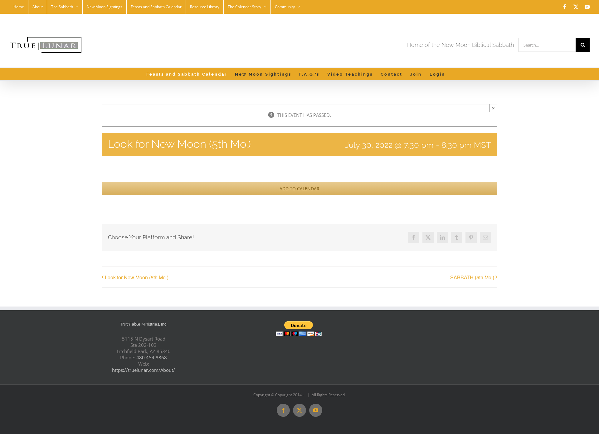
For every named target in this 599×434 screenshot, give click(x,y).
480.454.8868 (151, 357)
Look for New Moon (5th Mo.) (136, 277)
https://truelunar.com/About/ (143, 370)
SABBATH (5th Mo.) (472, 277)
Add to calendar (299, 188)
